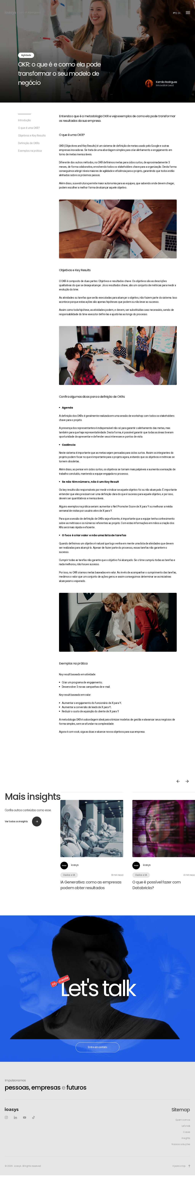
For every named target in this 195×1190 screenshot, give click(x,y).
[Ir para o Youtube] (24, 1128)
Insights (186, 1148)
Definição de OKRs (29, 153)
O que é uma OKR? (29, 138)
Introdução (24, 130)
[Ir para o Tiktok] (33, 1127)
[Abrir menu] (188, 12)
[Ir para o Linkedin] (15, 1127)
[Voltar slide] (178, 791)
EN (179, 13)
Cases (186, 1142)
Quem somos (182, 1130)
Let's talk (186, 1136)
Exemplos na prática (30, 161)
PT (174, 13)
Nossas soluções (181, 1154)
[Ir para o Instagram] (6, 1127)
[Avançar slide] (187, 791)
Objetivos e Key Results (32, 145)
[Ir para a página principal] (10, 12)
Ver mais (96, 851)
